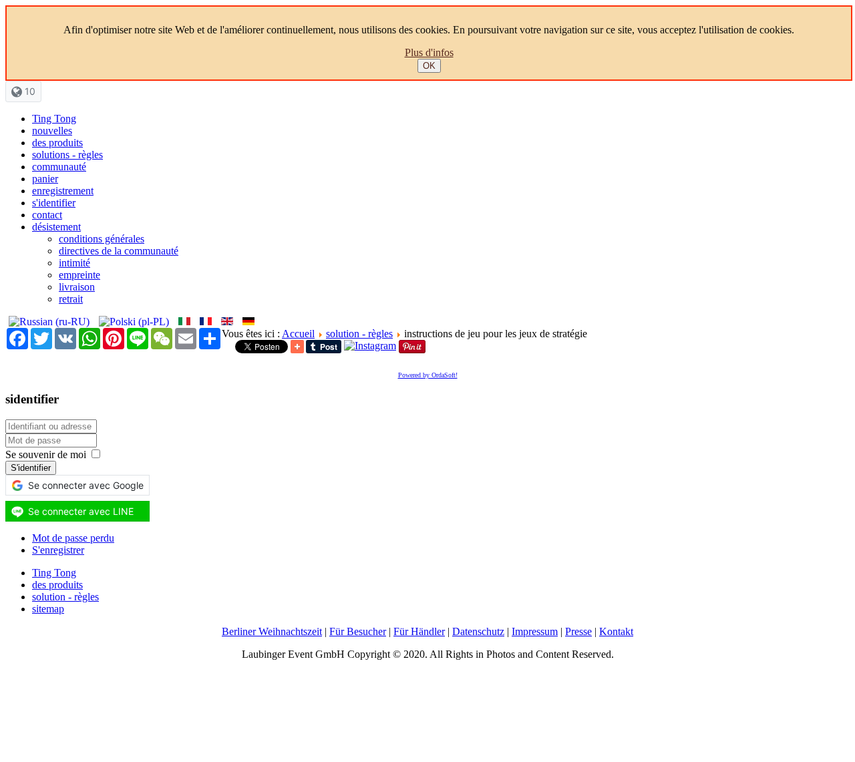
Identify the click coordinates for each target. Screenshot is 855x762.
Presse (578, 631)
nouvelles (52, 130)
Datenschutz (478, 631)
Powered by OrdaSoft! (428, 375)
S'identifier (31, 468)
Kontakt (616, 631)
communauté (59, 166)
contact (47, 214)
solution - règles (359, 333)
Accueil (298, 333)
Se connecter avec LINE (81, 511)
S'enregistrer (58, 550)
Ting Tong (54, 118)
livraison (77, 287)
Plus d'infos (429, 52)
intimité (74, 262)
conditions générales (101, 238)
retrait (71, 299)
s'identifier (53, 202)
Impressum (535, 631)
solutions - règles (67, 154)
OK (429, 66)
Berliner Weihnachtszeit (272, 631)
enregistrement (63, 190)
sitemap (48, 608)
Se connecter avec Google (86, 485)
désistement (56, 226)
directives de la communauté (118, 250)
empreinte (79, 274)
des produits (57, 142)
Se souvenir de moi (45, 454)
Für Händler (419, 631)
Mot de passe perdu (73, 538)
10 (28, 91)
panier (45, 178)
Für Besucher (357, 631)
